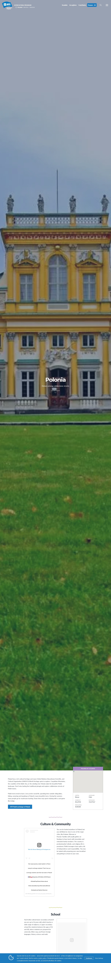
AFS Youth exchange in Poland (20, 807)
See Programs (55, 390)
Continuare (89, 958)
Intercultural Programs (7, 5)
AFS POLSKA (41, 893)
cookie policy (42, 958)
